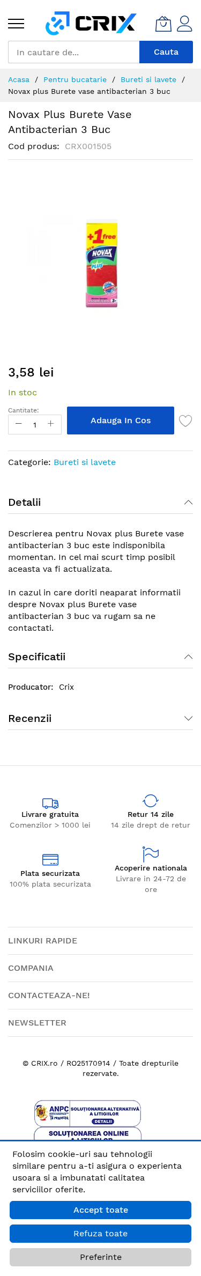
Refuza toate (100, 1233)
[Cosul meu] (163, 23)
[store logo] (91, 23)
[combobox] (73, 52)
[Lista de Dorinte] (186, 420)
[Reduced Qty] (18, 424)
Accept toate (100, 1210)
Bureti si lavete (85, 462)
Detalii (24, 502)
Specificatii (36, 656)
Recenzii (29, 718)
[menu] (16, 24)
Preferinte (101, 1257)
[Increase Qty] (51, 424)
